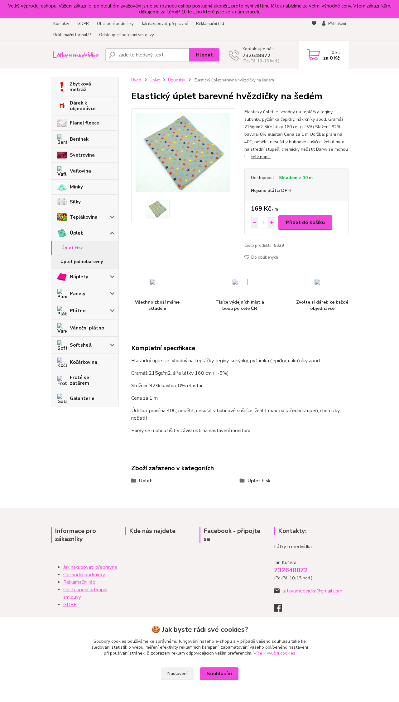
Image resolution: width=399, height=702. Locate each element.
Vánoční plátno (87, 328)
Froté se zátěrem (79, 380)
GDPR (83, 24)
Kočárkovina (83, 362)
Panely (77, 293)
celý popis (261, 157)
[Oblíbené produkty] (314, 29)
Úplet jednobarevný (81, 262)
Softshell (81, 345)
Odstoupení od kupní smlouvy (126, 35)
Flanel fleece (84, 123)
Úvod (136, 80)
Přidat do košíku (305, 222)
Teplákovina (84, 217)
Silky (75, 202)
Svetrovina (82, 155)
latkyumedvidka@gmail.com (312, 591)
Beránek (79, 139)
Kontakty (61, 24)
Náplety (79, 277)
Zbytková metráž (80, 87)
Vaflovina (80, 171)
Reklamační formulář (72, 35)
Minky (76, 187)
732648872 (257, 55)
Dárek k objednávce (83, 106)
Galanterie (82, 398)
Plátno (77, 311)
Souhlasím (219, 673)
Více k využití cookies (274, 653)
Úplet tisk (72, 248)
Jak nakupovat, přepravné (165, 24)
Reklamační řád (210, 24)
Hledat (204, 54)
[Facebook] (281, 610)
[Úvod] (75, 55)
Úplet (76, 233)
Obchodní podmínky (115, 24)
